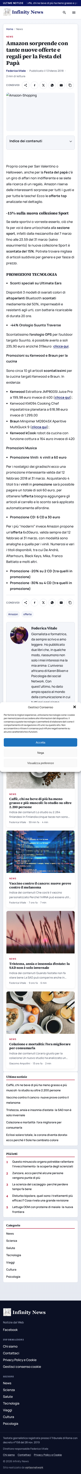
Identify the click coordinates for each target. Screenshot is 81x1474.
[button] (75, 707)
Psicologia (13, 1277)
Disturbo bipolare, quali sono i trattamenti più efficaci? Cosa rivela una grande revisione (42, 1198)
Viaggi (10, 1262)
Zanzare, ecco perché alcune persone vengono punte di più (37, 1175)
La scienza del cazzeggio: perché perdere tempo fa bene (40, 1186)
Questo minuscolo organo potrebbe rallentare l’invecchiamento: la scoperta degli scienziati (43, 1164)
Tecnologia (13, 1255)
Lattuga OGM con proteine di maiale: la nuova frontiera (42, 1209)
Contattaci (11, 1353)
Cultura (11, 1270)
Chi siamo (10, 1346)
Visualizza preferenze (40, 762)
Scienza (11, 1241)
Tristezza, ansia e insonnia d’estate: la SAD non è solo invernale (39, 965)
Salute (10, 1248)
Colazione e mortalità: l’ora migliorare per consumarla (40, 1046)
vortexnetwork (34, 1467)
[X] (43, 85)
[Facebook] (34, 85)
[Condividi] (25, 85)
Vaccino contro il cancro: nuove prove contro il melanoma (40, 885)
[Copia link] (70, 85)
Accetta (40, 742)
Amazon (13, 614)
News (9, 36)
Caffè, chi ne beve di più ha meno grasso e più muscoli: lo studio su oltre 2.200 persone (40, 802)
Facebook (10, 1330)
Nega (40, 752)
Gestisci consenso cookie (22, 1366)
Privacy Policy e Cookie (20, 1360)
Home (9, 29)
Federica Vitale (16, 70)
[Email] (61, 85)
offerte (27, 614)
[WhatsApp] (52, 85)
